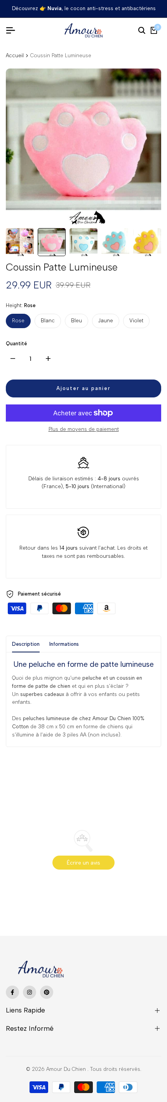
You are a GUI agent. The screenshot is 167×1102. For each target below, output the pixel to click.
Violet (136, 320)
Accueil (15, 55)
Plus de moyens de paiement (84, 429)
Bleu (76, 320)
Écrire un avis (83, 862)
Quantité (16, 343)
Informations (64, 644)
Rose (18, 320)
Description (26, 644)
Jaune (105, 320)
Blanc (48, 320)
